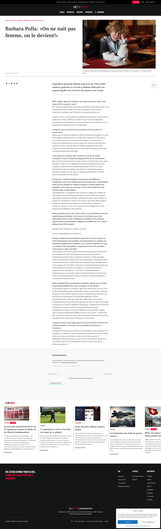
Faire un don (122, 479)
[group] (21, 430)
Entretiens (80, 12)
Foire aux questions (124, 486)
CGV (72, 521)
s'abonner (136, 2)
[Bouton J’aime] (153, 85)
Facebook (150, 493)
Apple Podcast (151, 483)
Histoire (69, 2)
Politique (64, 2)
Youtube (149, 476)
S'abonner (121, 476)
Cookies (106, 521)
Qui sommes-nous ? (138, 476)
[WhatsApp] (14, 83)
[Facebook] (6, 83)
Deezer (149, 486)
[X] (9, 83)
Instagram (150, 490)
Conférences (88, 12)
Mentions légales (80, 521)
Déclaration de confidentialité (143, 525)
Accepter (127, 522)
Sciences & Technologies (78, 2)
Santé (87, 2)
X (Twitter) (150, 496)
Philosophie (92, 2)
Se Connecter (151, 2)
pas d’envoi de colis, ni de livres (84, 514)
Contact (134, 479)
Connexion (109, 374)
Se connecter (122, 483)
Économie (58, 2)
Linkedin (149, 500)
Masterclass (70, 12)
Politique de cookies (130, 525)
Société (103, 2)
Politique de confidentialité (94, 521)
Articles (62, 12)
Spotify (149, 479)
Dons (142, 2)
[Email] (16, 83)
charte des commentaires (69, 362)
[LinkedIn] (11, 83)
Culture (98, 2)
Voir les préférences (148, 522)
